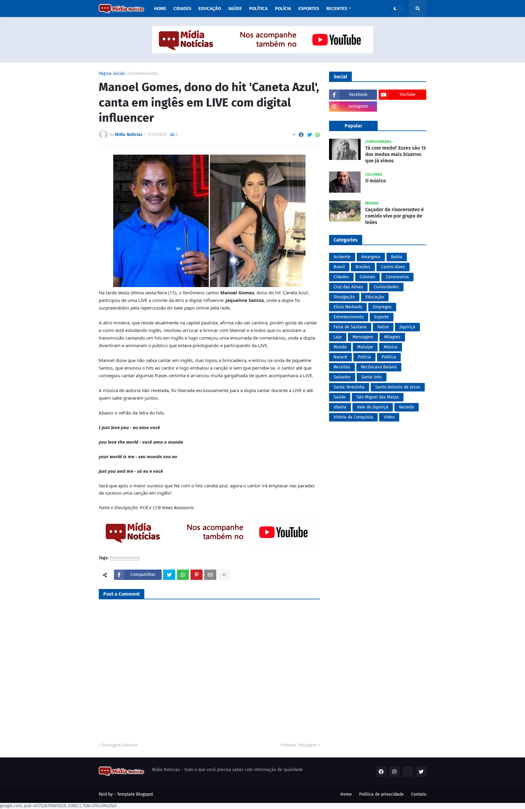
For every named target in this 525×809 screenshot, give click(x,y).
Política (389, 357)
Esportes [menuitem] (308, 8)
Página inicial (112, 74)
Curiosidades (386, 286)
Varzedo (406, 407)
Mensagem (362, 337)
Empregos (382, 307)
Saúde (340, 397)
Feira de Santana (350, 327)
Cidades (341, 276)
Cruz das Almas (348, 286)
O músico (375, 181)
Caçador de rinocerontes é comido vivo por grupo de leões (394, 216)
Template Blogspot (135, 794)
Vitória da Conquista (353, 417)
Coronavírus (397, 276)
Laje (338, 337)
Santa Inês (371, 377)
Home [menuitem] (160, 8)
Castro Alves (393, 266)
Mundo (340, 347)
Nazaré (340, 357)
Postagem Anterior (120, 745)
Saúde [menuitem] (235, 8)
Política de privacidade (381, 794)
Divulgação (344, 297)
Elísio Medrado (348, 307)
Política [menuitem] (258, 8)
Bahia (396, 256)
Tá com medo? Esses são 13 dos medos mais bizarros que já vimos (395, 154)
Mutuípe (365, 347)
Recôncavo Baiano (379, 367)
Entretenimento (143, 74)
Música (390, 347)
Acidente (342, 256)
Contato (418, 794)
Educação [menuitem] (209, 8)
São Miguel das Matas (377, 397)
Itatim (383, 327)
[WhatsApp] (318, 135)
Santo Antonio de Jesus (397, 387)
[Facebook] (301, 135)
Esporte (381, 317)
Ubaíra (340, 407)
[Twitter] (309, 135)
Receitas (342, 367)
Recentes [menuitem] (336, 8)
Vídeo (389, 417)
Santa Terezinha (349, 387)
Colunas (367, 276)
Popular (353, 126)
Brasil (339, 266)
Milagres (392, 337)
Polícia (364, 357)
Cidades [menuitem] (182, 8)
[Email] (210, 575)
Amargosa (370, 256)
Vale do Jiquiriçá (372, 407)
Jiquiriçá (407, 327)
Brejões (362, 266)
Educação (374, 297)
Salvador (342, 377)
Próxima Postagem (299, 745)
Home (346, 794)
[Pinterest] (196, 575)
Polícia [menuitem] (283, 8)
